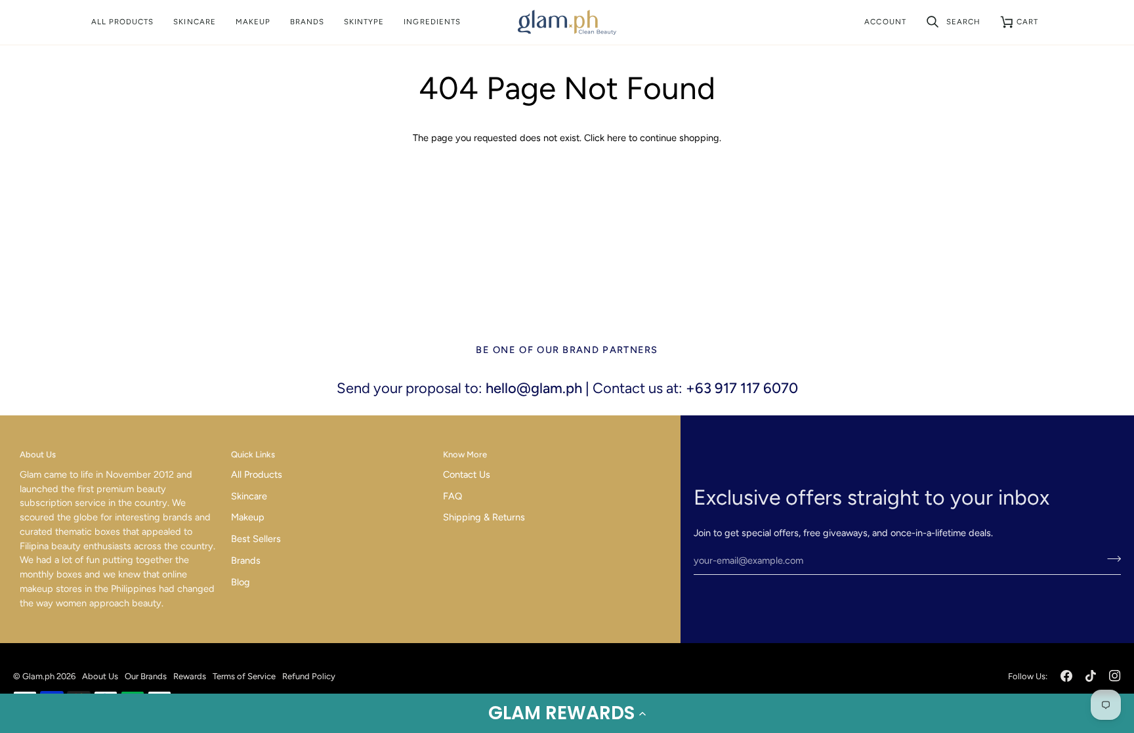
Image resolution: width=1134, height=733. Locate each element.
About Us (100, 676)
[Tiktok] (1090, 676)
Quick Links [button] (253, 454)
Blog (240, 582)
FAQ (452, 496)
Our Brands (146, 676)
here (616, 138)
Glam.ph (38, 676)
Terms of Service (244, 676)
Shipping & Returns (484, 517)
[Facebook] (1066, 676)
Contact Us (466, 474)
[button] (567, 713)
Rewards (189, 676)
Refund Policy (308, 676)
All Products (256, 474)
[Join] (1110, 559)
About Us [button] (38, 454)
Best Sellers (256, 539)
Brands (246, 560)
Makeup (247, 517)
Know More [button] (465, 454)
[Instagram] (1115, 676)
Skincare (249, 496)
